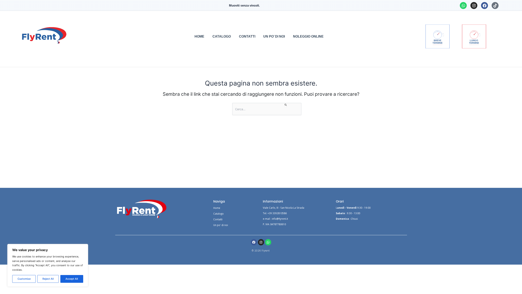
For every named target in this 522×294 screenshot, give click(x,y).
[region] (47, 265)
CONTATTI (247, 36)
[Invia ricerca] (285, 105)
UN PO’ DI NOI (274, 36)
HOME (199, 36)
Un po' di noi (220, 225)
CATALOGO (221, 36)
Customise (24, 278)
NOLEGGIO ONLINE (308, 36)
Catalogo (218, 213)
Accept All (71, 278)
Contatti (217, 219)
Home (216, 207)
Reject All (48, 278)
